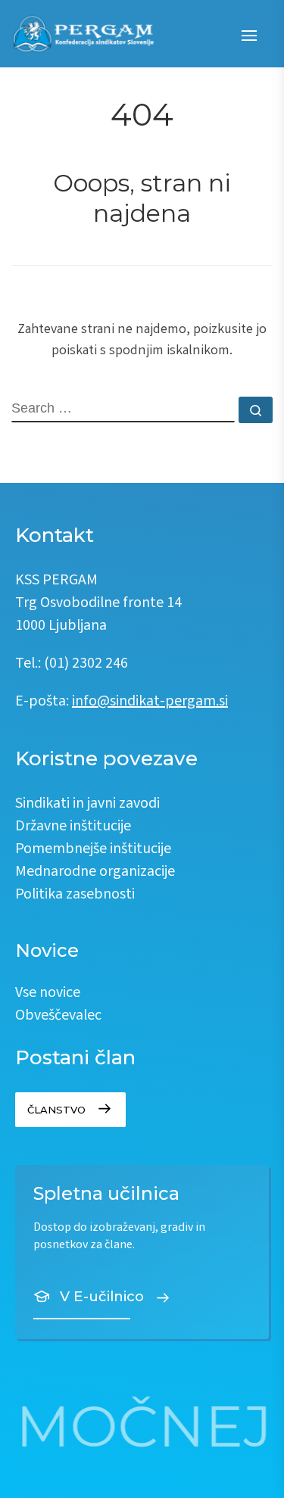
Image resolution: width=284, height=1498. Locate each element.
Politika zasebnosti (75, 895)
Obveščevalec (58, 1016)
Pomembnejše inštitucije (93, 850)
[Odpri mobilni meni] (249, 35)
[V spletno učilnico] (142, 1252)
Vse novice (47, 993)
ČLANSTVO (56, 1110)
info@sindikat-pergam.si (150, 702)
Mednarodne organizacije (95, 872)
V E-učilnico (102, 1296)
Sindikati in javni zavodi (87, 804)
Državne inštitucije (73, 827)
